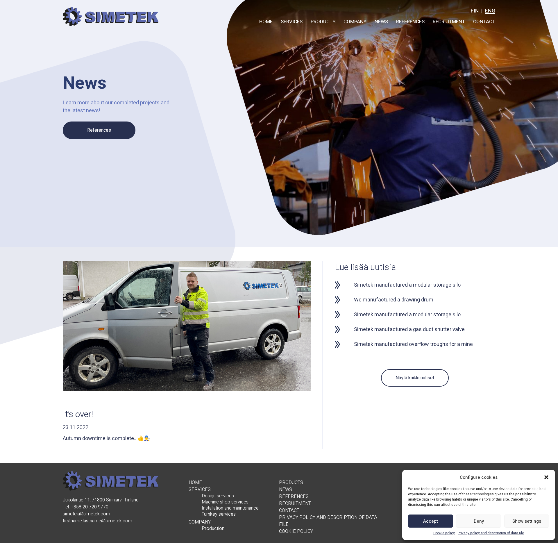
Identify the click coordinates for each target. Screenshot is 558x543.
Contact (484, 21)
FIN (475, 11)
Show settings (526, 521)
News (381, 21)
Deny (479, 521)
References (410, 21)
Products (323, 21)
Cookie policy (444, 533)
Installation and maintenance (230, 508)
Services (292, 21)
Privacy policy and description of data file (491, 533)
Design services (218, 496)
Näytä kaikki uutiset (415, 377)
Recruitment (449, 21)
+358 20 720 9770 (89, 506)
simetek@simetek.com (86, 513)
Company (355, 21)
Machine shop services (225, 502)
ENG (490, 11)
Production (213, 529)
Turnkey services (219, 514)
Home (266, 21)
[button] (546, 477)
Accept (430, 521)
